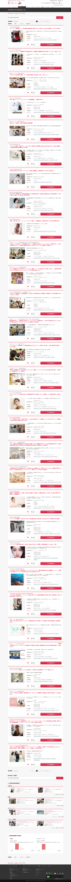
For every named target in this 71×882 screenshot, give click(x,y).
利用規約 (11, 870)
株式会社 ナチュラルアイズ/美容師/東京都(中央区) (16, 691)
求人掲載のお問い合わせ (53, 0)
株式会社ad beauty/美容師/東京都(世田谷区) (16, 192)
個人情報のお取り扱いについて (14, 875)
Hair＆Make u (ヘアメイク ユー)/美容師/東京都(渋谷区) (17, 368)
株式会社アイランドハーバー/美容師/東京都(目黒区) (17, 442)
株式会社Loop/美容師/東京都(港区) (14, 491)
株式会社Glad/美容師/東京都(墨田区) (14, 417)
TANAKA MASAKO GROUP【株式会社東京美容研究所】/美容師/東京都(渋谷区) (21, 593)
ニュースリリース (38, 872)
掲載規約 (11, 872)
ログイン (61, 3)
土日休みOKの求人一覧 (58, 794)
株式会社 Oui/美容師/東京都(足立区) (14, 144)
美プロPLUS (37, 870)
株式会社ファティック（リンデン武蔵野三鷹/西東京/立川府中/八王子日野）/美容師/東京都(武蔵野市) (24, 319)
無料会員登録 (56, 3)
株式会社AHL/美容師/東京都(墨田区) (14, 517)
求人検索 (44, 3)
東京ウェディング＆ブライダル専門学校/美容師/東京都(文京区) (18, 745)
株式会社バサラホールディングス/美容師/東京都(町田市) (17, 267)
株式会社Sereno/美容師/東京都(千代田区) (15, 169)
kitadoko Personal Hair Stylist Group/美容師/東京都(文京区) (18, 466)
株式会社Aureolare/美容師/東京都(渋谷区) (15, 668)
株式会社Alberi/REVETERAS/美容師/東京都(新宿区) (17, 719)
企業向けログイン (60, 0)
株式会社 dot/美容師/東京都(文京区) (14, 219)
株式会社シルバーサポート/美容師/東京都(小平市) (16, 73)
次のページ (48, 21)
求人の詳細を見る (51, 44)
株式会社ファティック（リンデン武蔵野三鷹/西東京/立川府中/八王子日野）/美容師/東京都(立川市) (24, 242)
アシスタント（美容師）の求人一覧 (56, 827)
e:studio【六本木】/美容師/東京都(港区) (15, 392)
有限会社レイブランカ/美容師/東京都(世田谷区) (16, 619)
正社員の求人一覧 (59, 805)
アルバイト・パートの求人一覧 (57, 816)
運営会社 (11, 878)
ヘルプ (36, 875)
